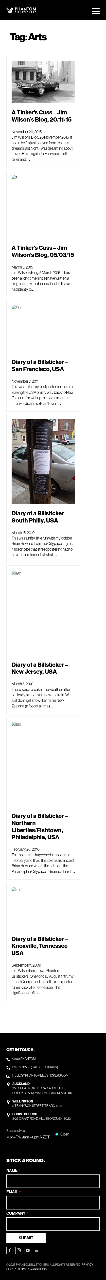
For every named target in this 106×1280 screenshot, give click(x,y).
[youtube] (27, 1250)
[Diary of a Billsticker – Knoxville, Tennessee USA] (43, 908)
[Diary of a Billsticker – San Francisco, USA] (43, 329)
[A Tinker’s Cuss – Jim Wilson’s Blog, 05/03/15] (43, 206)
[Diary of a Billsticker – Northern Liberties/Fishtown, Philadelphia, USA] (43, 764)
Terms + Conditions (32, 1268)
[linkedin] (36, 1250)
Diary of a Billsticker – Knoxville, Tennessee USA (40, 946)
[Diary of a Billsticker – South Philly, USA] (43, 461)
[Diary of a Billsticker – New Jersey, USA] (43, 613)
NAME (13, 1170)
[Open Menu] (96, 11)
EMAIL (13, 1192)
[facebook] (9, 1250)
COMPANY (17, 1213)
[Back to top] (96, 1257)
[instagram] (18, 1250)
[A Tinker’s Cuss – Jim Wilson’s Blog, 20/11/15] (43, 82)
